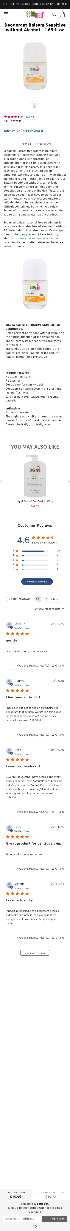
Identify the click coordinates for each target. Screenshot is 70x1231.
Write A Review (37, 581)
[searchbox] (20, 599)
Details (26, 144)
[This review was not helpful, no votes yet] (60, 666)
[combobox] (49, 608)
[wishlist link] (35, 1227)
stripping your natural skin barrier (35, 238)
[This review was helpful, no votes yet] (53, 666)
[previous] (1, 481)
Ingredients (43, 144)
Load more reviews (35, 953)
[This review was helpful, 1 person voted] (53, 812)
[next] (68, 481)
